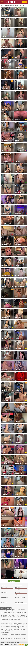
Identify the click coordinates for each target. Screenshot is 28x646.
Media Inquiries (4, 592)
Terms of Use (18, 590)
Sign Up (24, 2)
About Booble (4, 587)
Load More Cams (14, 581)
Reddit (2, 590)
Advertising (17, 605)
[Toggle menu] (2, 2)
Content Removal (18, 600)
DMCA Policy (18, 592)
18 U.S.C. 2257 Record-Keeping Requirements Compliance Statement (13, 639)
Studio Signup (4, 602)
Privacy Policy (18, 587)
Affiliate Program (4, 605)
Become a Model (4, 600)
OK (26, 644)
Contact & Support (19, 602)
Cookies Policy (18, 595)
